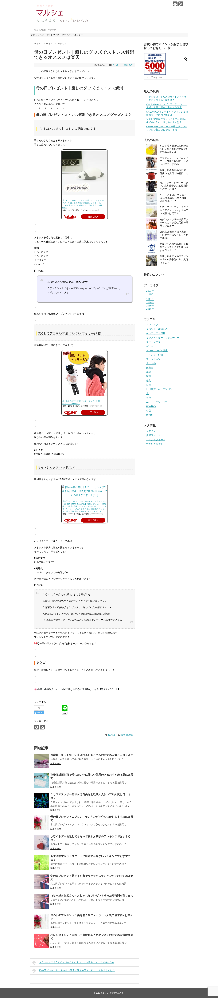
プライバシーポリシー (72, 35)
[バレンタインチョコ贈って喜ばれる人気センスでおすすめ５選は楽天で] (41, 941)
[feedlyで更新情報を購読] (175, 3)
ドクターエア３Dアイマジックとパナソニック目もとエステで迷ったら (76, 962)
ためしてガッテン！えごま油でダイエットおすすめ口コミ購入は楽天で (174, 210)
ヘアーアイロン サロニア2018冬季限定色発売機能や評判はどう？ (173, 198)
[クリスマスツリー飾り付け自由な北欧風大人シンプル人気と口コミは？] (41, 800)
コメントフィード (155, 439)
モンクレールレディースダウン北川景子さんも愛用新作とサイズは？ (174, 185)
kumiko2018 (126, 735)
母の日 (111, 735)
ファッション (153, 359)
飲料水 (149, 415)
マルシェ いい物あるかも (112, 993)
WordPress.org (154, 443)
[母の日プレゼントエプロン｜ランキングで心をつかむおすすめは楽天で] (41, 822)
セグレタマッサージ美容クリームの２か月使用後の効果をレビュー (174, 222)
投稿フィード (153, 435)
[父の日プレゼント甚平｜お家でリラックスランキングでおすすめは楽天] (41, 881)
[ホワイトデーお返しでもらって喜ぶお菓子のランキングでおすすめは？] (41, 842)
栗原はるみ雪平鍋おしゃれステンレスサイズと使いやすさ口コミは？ (174, 247)
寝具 (148, 380)
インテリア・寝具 (155, 333)
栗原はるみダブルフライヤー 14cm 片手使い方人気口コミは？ (174, 259)
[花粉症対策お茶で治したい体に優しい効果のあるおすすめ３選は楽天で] (41, 780)
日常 (148, 385)
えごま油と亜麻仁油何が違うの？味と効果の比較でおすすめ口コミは (174, 148)
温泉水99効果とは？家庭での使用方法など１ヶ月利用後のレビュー (174, 234)
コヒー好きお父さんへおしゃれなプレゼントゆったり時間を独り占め (91, 895)
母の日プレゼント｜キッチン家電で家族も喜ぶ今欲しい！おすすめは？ (77, 970)
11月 (151, 294)
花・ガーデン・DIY (156, 402)
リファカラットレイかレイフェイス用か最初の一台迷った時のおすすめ (174, 161)
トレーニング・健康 (157, 350)
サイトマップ (53, 35)
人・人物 (151, 363)
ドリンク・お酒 (154, 355)
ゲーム (149, 346)
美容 (148, 398)
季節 (148, 372)
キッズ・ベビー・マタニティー (162, 337)
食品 (148, 410)
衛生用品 (151, 406)
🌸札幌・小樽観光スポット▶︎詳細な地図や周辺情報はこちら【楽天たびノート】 (77, 689)
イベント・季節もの (122, 65)
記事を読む (55, 763)
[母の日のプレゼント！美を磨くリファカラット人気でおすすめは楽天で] (41, 921)
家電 (148, 376)
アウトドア (152, 324)
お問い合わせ (37, 35)
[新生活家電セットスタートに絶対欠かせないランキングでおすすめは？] (41, 862)
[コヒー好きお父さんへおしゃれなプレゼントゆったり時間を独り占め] (41, 901)
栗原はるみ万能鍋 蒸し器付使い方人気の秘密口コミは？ (174, 173)
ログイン (151, 431)
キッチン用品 (153, 342)
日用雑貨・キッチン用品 (159, 389)
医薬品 (149, 367)
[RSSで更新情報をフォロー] (180, 3)
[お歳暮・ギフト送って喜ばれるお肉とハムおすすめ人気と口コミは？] (41, 761)
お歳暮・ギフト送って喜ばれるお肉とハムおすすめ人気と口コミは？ (91, 754)
